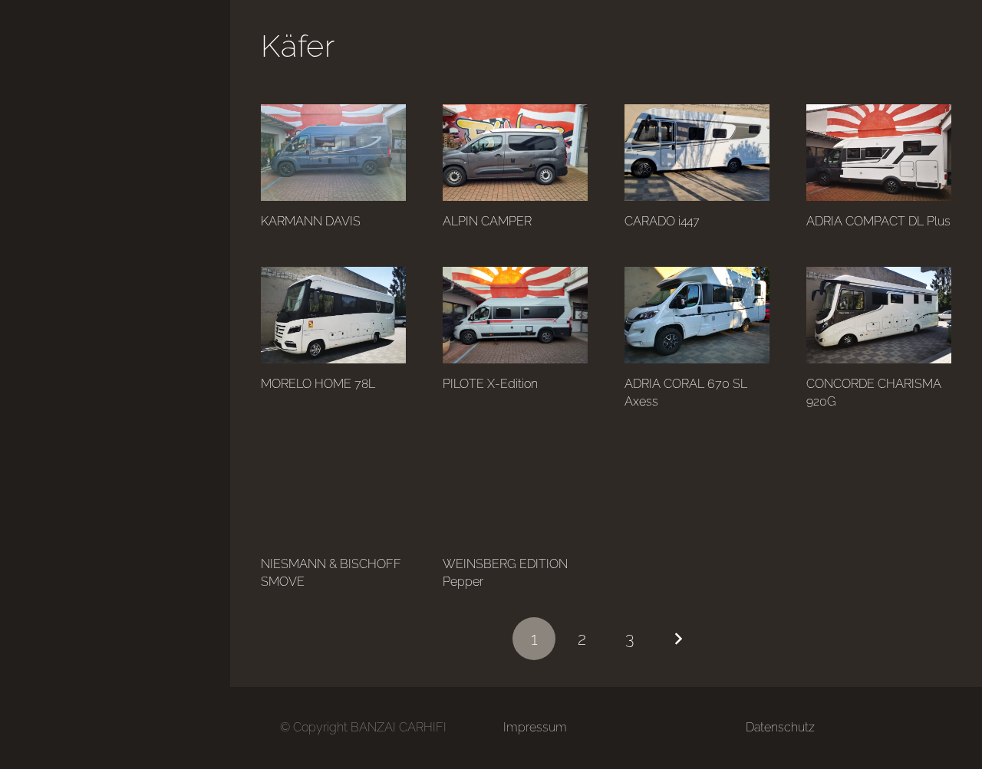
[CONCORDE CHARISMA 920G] (878, 315)
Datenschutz (780, 727)
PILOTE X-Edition (490, 383)
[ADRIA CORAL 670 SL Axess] (696, 315)
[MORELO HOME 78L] (333, 315)
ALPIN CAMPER (487, 221)
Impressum (535, 727)
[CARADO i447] (696, 152)
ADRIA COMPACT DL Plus (878, 221)
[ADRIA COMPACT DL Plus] (878, 152)
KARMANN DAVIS (311, 221)
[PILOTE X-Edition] (515, 315)
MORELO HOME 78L (318, 383)
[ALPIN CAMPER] (515, 152)
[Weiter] (678, 638)
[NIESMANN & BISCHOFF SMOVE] (333, 495)
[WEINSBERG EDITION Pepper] (515, 495)
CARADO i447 (662, 221)
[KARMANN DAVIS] (333, 152)
